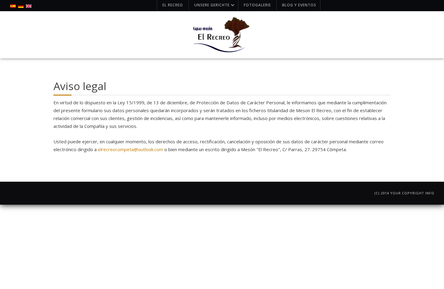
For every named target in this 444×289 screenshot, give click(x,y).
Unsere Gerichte (212, 5)
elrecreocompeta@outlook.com (130, 149)
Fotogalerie (257, 5)
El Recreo (172, 5)
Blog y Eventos (299, 5)
